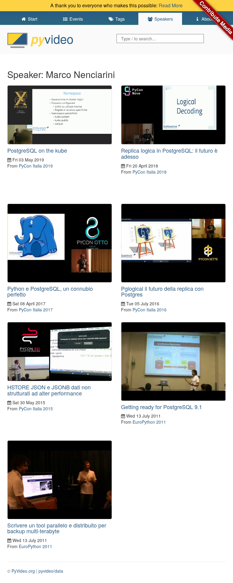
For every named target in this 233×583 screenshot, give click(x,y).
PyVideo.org (23, 571)
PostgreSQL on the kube (37, 150)
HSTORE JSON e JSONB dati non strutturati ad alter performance (49, 390)
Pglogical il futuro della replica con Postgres (162, 291)
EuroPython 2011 (149, 422)
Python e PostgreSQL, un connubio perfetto (50, 291)
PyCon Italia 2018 (150, 172)
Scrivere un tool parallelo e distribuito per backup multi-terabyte (56, 528)
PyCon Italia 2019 (36, 166)
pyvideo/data (51, 571)
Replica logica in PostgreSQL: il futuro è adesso (169, 153)
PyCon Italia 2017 (36, 310)
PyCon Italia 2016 (150, 310)
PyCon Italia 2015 (36, 408)
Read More (171, 5)
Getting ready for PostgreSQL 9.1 (161, 407)
